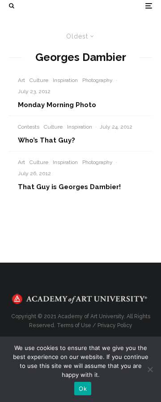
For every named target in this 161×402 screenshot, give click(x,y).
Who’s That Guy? (46, 140)
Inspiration (65, 80)
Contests (28, 127)
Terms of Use (74, 325)
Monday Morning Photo (57, 105)
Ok (83, 388)
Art (21, 80)
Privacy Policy (114, 325)
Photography (97, 80)
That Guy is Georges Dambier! (69, 187)
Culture (39, 80)
